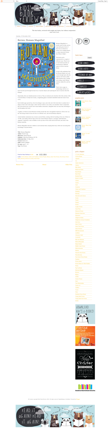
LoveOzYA (77, 237)
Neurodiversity (78, 254)
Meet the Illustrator (79, 239)
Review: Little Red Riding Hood (86, 142)
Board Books (78, 171)
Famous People (42, 156)
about (18, 26)
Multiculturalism (79, 248)
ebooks (76, 300)
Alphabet (77, 158)
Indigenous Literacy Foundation (82, 219)
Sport (76, 281)
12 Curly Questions (79, 154)
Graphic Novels (78, 206)
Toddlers (77, 287)
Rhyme (77, 274)
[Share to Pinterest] (46, 154)
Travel (76, 289)
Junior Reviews (78, 228)
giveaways (61, 26)
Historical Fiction (79, 211)
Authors (77, 165)
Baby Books (78, 167)
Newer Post (19, 164)
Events (76, 198)
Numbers (77, 259)
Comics (77, 182)
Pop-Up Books (78, 268)
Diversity (77, 193)
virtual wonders (39, 26)
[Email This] (40, 154)
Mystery (77, 250)
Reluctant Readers (79, 270)
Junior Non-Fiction (55, 156)
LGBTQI (77, 233)
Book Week (77, 174)
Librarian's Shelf (79, 235)
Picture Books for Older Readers (82, 263)
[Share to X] (43, 154)
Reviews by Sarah (29, 158)
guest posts (48, 26)
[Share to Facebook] (44, 154)
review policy (69, 26)
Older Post (68, 164)
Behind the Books (79, 169)
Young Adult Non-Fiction (81, 298)
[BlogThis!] (41, 154)
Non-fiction (62, 156)
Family (77, 200)
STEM (76, 276)
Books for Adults (79, 178)
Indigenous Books (79, 217)
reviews (24, 26)
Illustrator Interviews (80, 213)
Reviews (23, 158)
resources (30, 26)
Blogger (78, 399)
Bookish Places (78, 176)
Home (44, 164)
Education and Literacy (80, 195)
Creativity (77, 187)
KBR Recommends (79, 230)
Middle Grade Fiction (80, 246)
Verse (76, 292)
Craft (76, 184)
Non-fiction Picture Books (81, 257)
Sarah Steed (36, 158)
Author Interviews (79, 163)
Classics (77, 180)
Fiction (77, 204)
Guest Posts (77, 208)
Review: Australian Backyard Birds (86, 118)
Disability (77, 191)
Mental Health (78, 244)
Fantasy (77, 202)
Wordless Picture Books (80, 294)
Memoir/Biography (79, 241)
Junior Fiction (78, 224)
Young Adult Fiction (80, 296)
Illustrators (77, 215)
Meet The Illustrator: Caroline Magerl (86, 110)
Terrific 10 (77, 285)
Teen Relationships (79, 283)
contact (77, 26)
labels (54, 26)
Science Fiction (78, 279)
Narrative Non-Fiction (80, 252)
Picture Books (78, 261)
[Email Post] (37, 154)
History (48, 156)
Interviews (77, 222)
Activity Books (24, 156)
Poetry (76, 265)
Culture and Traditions (34, 156)
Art (76, 160)
